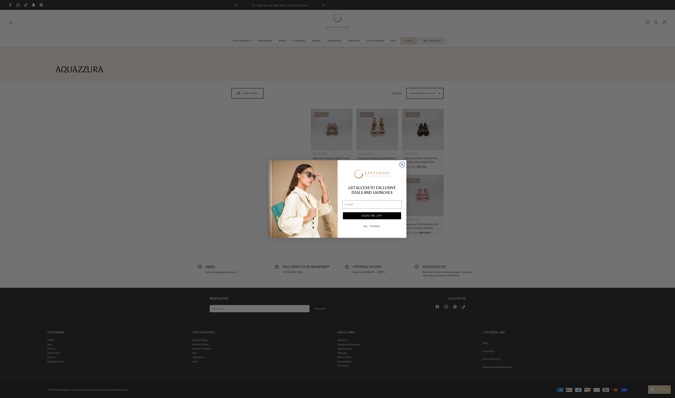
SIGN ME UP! (372, 216)
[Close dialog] (402, 164)
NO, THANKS (372, 226)
